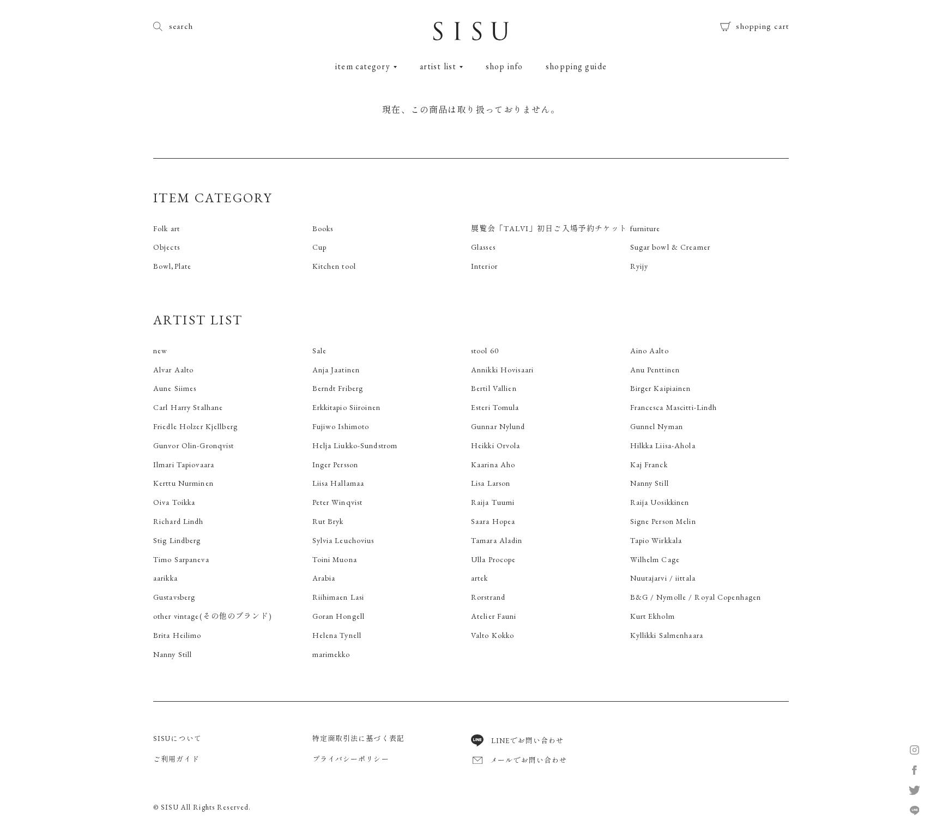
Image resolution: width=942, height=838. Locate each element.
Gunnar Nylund (498, 426)
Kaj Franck (649, 464)
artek (479, 578)
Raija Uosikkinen (660, 502)
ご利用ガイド (176, 759)
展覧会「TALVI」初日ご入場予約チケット (549, 228)
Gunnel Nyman (656, 426)
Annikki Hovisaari (502, 370)
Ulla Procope (493, 559)
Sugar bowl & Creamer (670, 247)
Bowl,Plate (172, 266)
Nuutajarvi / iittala (663, 578)
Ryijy (639, 266)
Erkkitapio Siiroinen (346, 407)
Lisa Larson (490, 483)
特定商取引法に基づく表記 (358, 738)
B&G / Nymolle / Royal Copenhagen (696, 597)
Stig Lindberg (177, 540)
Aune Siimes (174, 388)
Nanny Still (649, 483)
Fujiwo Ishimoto (341, 426)
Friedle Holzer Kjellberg (195, 426)
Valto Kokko (492, 635)
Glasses (483, 247)
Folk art (166, 228)
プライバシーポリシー (350, 759)
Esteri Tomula (495, 407)
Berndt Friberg (338, 388)
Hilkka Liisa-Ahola (663, 445)
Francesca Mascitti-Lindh (673, 407)
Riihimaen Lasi (338, 597)
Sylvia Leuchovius (343, 540)
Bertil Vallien (494, 388)
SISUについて (177, 738)
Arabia (324, 578)
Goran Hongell (338, 616)
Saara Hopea (493, 521)
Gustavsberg (174, 597)
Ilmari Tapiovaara (183, 464)
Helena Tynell (337, 635)
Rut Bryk (328, 521)
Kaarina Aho (493, 464)
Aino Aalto (649, 350)
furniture (645, 228)
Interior (484, 266)
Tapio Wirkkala (656, 540)
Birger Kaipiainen (660, 388)
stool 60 (485, 350)
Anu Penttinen (655, 370)
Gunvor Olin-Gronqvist (193, 445)
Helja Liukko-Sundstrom (355, 445)
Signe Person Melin (663, 521)
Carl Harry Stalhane (188, 407)
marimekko (331, 654)
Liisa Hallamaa (338, 483)
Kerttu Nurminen (183, 483)
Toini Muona (334, 559)
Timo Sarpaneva (181, 559)
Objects (166, 247)
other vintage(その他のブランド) (212, 616)
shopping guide (576, 66)
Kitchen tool (334, 266)
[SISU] (471, 35)
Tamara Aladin (497, 540)
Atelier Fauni (494, 616)
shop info (504, 66)
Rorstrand (488, 597)
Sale (319, 350)
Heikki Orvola (496, 445)
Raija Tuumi (493, 502)
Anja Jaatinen (336, 370)
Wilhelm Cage (655, 559)
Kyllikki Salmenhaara (666, 635)
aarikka (165, 578)
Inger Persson (335, 464)
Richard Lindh (178, 521)
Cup (319, 247)
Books (323, 228)
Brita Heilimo (177, 635)
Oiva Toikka (174, 502)
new (160, 350)
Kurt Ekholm (652, 616)
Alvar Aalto (173, 370)
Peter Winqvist (337, 502)
